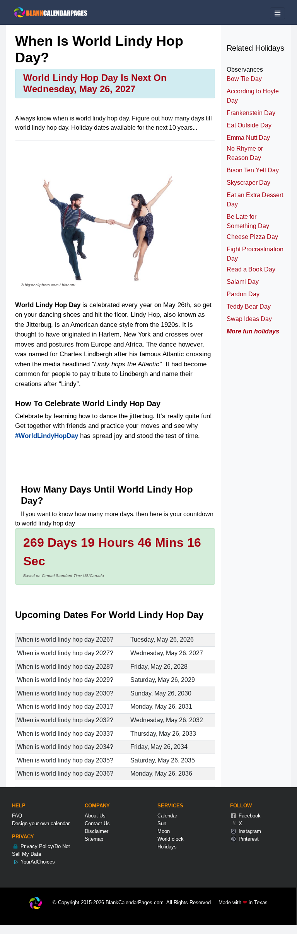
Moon (163, 831)
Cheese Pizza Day (252, 237)
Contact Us (97, 823)
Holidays (167, 847)
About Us (95, 816)
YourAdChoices (37, 862)
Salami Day (243, 281)
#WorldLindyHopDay (46, 436)
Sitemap (94, 839)
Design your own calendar (41, 823)
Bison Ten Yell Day (253, 170)
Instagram (249, 831)
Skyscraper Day (248, 182)
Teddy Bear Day (249, 306)
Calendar (167, 816)
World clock (170, 839)
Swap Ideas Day (249, 319)
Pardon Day (243, 294)
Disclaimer (96, 831)
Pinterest (248, 839)
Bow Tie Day (244, 79)
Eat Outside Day (249, 125)
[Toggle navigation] (277, 13)
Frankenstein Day (251, 113)
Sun (161, 823)
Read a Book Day (251, 269)
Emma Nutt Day (248, 137)
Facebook (249, 816)
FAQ (17, 816)
